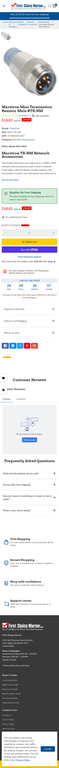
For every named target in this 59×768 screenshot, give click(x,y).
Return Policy (8, 719)
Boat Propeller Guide (11, 693)
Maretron (14, 128)
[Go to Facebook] (5, 346)
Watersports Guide (10, 702)
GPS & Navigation (22, 23)
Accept (47, 749)
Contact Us (7, 715)
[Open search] (49, 6)
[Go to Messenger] (13, 346)
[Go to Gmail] (34, 346)
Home (5, 22)
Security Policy (8, 728)
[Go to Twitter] (20, 346)
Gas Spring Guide (9, 698)
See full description (10, 179)
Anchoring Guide (9, 680)
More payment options (29, 256)
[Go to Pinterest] (27, 346)
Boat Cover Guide (10, 689)
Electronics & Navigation (13, 24)
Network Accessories (32, 23)
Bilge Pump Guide (10, 684)
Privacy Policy (8, 724)
